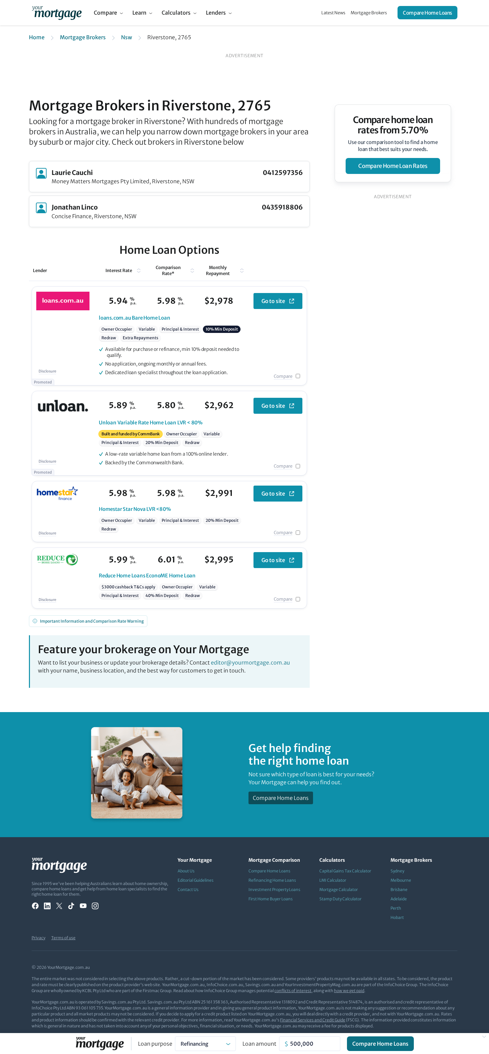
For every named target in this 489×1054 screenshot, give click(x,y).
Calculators (176, 12)
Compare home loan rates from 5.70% (393, 125)
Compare (105, 12)
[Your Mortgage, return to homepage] (57, 12)
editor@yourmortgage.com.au (250, 662)
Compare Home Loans (427, 13)
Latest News (333, 13)
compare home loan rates (392, 166)
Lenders (216, 12)
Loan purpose (155, 1043)
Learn (139, 12)
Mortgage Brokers (369, 13)
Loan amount (259, 1043)
